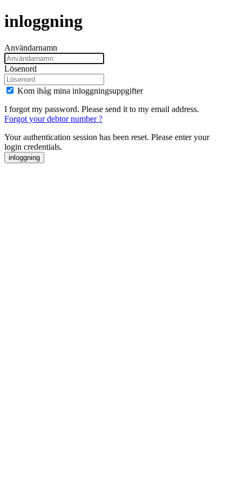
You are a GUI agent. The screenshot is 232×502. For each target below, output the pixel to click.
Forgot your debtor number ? (53, 118)
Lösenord (20, 68)
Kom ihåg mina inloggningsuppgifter (80, 90)
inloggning (24, 158)
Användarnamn (30, 47)
